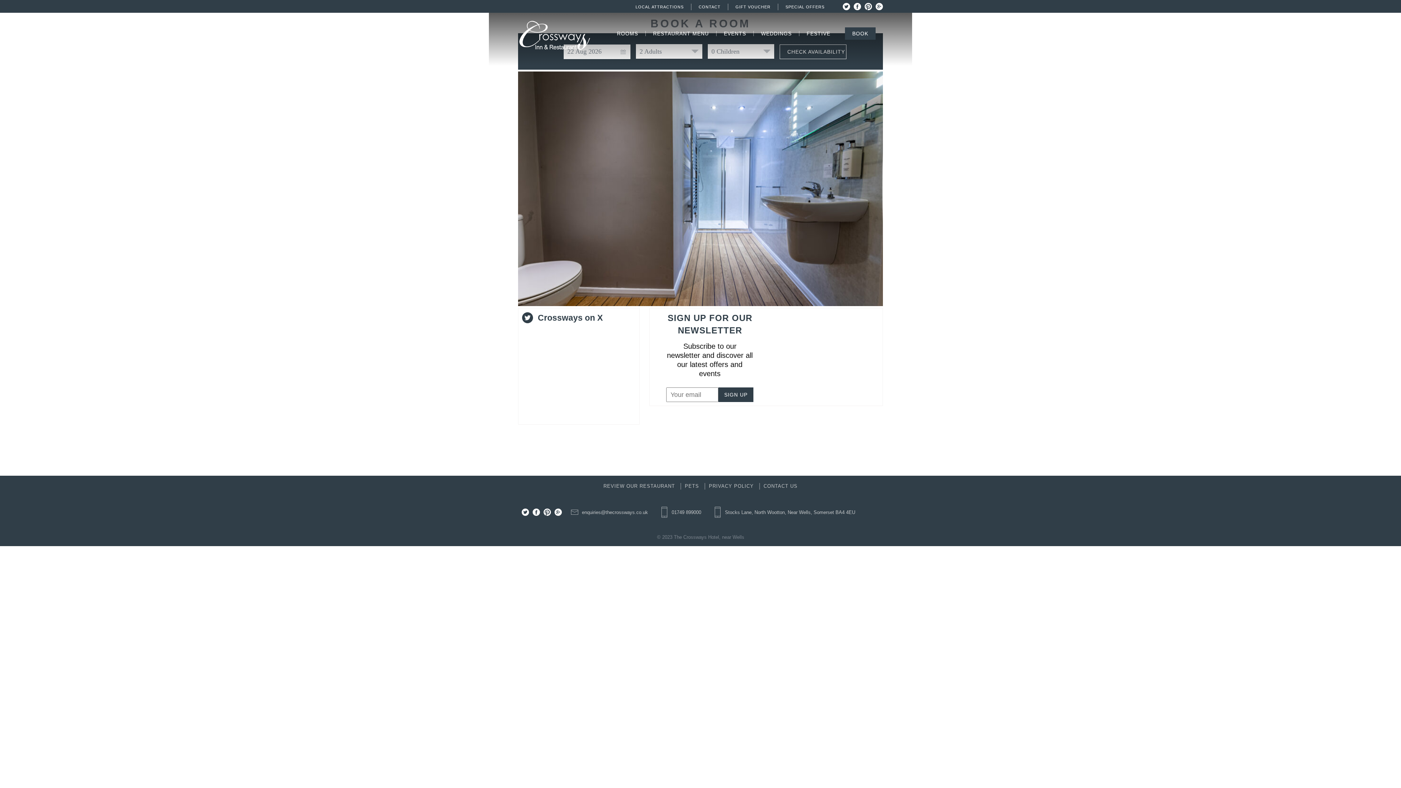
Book (860, 33)
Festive (818, 33)
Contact (710, 7)
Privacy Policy (731, 486)
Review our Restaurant (639, 486)
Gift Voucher (753, 7)
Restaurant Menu (681, 33)
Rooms (627, 33)
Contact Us (781, 486)
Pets (692, 486)
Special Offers (805, 7)
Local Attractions (660, 7)
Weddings (776, 33)
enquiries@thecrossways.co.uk (615, 512)
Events (735, 33)
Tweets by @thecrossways (561, 332)
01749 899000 (686, 512)
